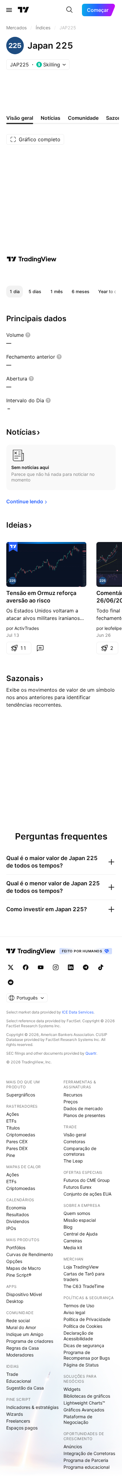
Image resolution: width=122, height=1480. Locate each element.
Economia (16, 1207)
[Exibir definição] (28, 335)
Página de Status (81, 1364)
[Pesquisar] (69, 10)
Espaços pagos (22, 1427)
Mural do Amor (21, 1327)
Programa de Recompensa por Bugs (87, 1355)
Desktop (14, 1301)
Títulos (13, 1127)
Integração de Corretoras (89, 1453)
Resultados (17, 1214)
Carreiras (73, 1240)
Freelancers (18, 1421)
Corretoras (74, 1141)
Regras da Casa (22, 1348)
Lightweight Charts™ (84, 1402)
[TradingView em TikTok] (100, 967)
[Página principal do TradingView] (23, 10)
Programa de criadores (29, 1341)
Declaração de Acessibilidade (78, 1335)
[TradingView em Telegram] (85, 967)
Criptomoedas (20, 1134)
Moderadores (19, 1354)
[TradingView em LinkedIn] (70, 967)
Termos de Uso (79, 1305)
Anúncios (73, 1446)
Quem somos (77, 1213)
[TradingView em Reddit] (10, 982)
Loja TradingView (81, 1267)
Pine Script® (18, 1275)
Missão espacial (80, 1220)
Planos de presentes (84, 1115)
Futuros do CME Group (87, 1180)
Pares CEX (17, 1141)
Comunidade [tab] (83, 118)
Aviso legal (74, 1312)
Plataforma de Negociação (78, 1419)
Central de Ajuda (81, 1233)
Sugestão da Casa (25, 1388)
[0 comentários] (40, 648)
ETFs (11, 1121)
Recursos (73, 1094)
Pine (10, 1155)
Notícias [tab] (50, 118)
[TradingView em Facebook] (25, 967)
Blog (68, 1227)
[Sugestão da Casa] (13, 547)
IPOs (11, 1228)
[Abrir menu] (9, 10)
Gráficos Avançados (84, 1409)
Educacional (18, 1381)
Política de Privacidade (87, 1319)
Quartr (90, 1053)
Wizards (14, 1414)
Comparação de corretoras (80, 1151)
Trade (12, 1374)
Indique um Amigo (24, 1334)
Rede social (18, 1320)
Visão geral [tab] (19, 118)
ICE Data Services (78, 1012)
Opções (14, 1261)
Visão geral (75, 1134)
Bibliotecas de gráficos (87, 1396)
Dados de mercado (83, 1108)
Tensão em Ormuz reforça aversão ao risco (41, 597)
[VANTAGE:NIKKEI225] (102, 580)
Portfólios (15, 1247)
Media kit (73, 1247)
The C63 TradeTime (84, 1286)
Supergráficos (20, 1094)
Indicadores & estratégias (32, 1407)
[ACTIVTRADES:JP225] (12, 580)
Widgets (72, 1389)
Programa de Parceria (86, 1460)
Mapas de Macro (23, 1268)
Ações (12, 1114)
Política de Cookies (83, 1326)
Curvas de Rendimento (29, 1254)
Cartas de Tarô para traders (84, 1276)
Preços (71, 1101)
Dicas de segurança (84, 1345)
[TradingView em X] (10, 967)
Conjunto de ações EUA (87, 1194)
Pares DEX (17, 1148)
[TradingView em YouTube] (40, 967)
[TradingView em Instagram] (55, 967)
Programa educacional (86, 1467)
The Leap (73, 1160)
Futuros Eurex (78, 1187)
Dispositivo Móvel (24, 1294)
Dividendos (17, 1221)
